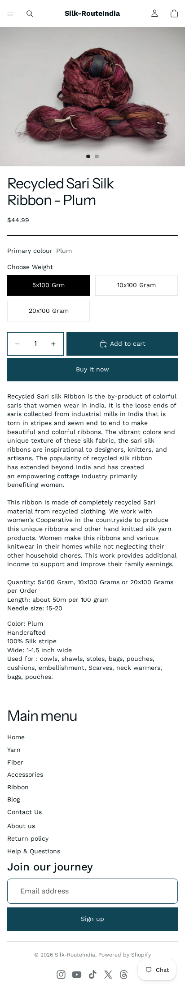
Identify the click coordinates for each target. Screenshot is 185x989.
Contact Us (24, 811)
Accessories (25, 774)
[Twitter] (108, 974)
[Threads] (124, 974)
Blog (13, 799)
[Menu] (10, 13)
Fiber (15, 762)
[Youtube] (76, 974)
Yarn (14, 749)
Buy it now (92, 369)
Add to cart (127, 343)
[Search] (30, 13)
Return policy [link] (27, 838)
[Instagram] (61, 974)
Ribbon (18, 787)
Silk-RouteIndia (75, 955)
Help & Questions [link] (33, 851)
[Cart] (174, 13)
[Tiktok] (92, 974)
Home (16, 737)
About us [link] (21, 825)
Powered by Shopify (124, 955)
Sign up (92, 918)
